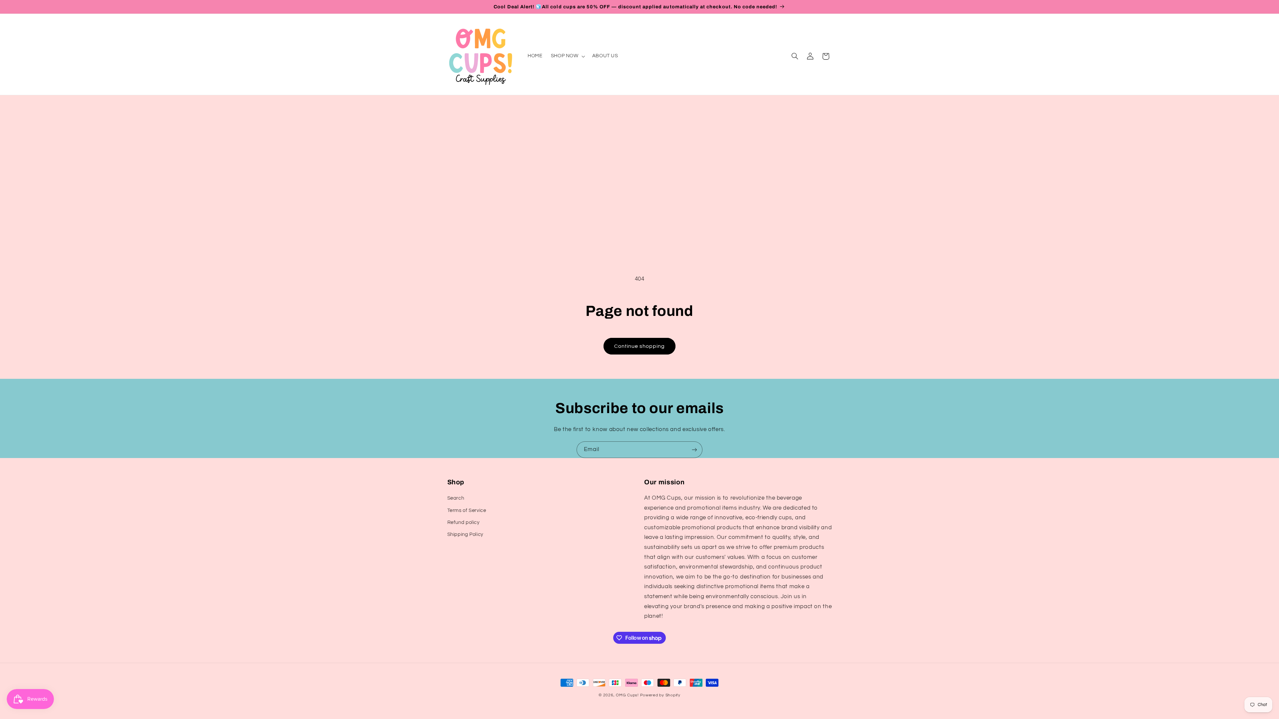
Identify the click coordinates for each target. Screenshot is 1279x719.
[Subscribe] (694, 449)
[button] (567, 56)
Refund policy (463, 522)
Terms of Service (466, 510)
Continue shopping (639, 346)
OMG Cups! (627, 695)
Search (455, 498)
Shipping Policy (465, 534)
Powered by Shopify (660, 695)
